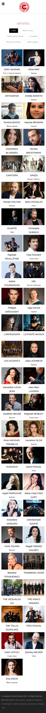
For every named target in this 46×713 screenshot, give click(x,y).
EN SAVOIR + (12, 62)
